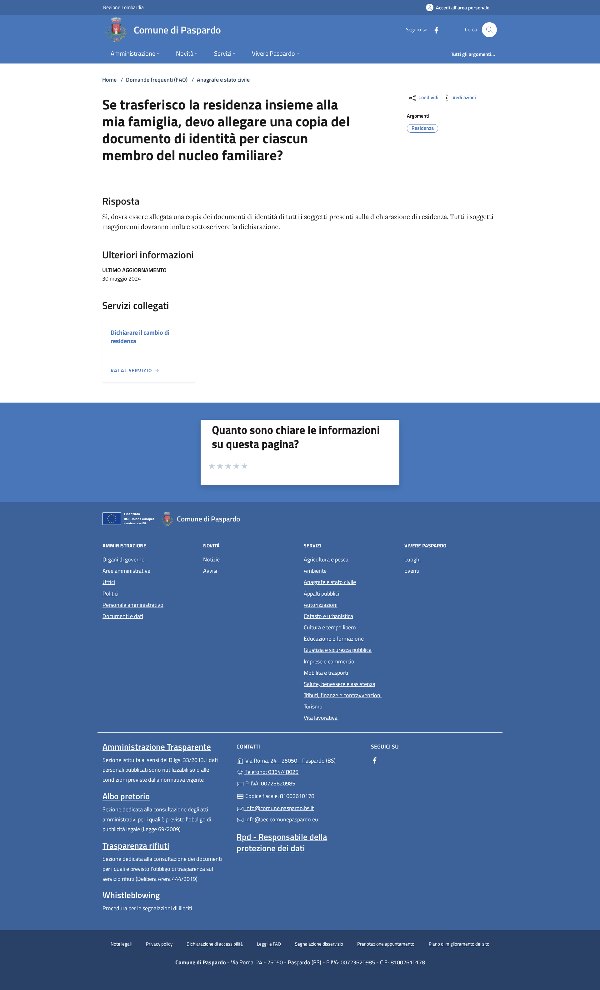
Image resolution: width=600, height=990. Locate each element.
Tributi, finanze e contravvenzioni (343, 695)
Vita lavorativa (321, 717)
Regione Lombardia (123, 7)
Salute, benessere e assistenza (339, 684)
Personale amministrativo (132, 605)
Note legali (121, 943)
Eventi (411, 570)
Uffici (108, 582)
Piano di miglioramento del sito (459, 943)
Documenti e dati (122, 616)
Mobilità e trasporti (326, 672)
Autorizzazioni (321, 605)
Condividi (427, 97)
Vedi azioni (463, 97)
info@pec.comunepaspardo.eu (281, 819)
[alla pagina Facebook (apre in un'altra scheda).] (434, 29)
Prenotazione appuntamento (385, 943)
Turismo (313, 706)
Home (109, 79)
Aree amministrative (126, 570)
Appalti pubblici (321, 593)
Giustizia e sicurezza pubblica (338, 650)
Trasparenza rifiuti (135, 845)
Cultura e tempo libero (330, 627)
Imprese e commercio (329, 661)
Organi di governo (123, 559)
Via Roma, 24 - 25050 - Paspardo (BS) (303, 760)
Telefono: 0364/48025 (271, 772)
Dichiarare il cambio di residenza (140, 336)
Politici (110, 593)
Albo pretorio (126, 796)
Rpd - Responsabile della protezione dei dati (282, 842)
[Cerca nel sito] (489, 29)
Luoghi (412, 559)
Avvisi (210, 570)
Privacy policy (159, 943)
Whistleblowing (131, 894)
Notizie (211, 559)
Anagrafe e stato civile (223, 79)
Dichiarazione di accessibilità (215, 943)
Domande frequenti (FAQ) (157, 79)
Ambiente (315, 570)
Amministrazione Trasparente (156, 746)
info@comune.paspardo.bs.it (279, 808)
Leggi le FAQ (269, 943)
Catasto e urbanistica (328, 616)
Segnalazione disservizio (319, 943)
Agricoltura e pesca (326, 559)
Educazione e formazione (334, 638)
